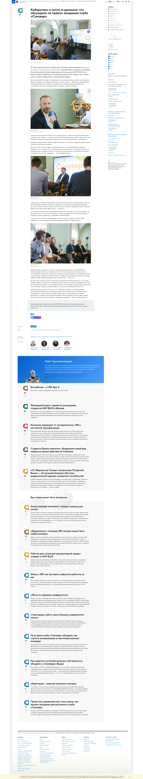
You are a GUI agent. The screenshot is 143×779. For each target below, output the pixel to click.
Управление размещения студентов (116, 117)
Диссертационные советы (67, 745)
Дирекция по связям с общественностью (41, 336)
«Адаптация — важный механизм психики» (54, 683)
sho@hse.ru (110, 121)
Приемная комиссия (112, 99)
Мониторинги (65, 743)
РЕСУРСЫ (86, 737)
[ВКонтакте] (31, 314)
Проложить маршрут (113, 142)
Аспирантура (42, 751)
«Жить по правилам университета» (49, 594)
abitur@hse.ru (111, 106)
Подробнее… (47, 378)
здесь (96, 776)
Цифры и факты (21, 739)
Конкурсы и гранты (66, 751)
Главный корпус (111, 73)
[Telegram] (33, 314)
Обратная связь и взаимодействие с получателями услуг (47, 761)
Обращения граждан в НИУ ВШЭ (25, 751)
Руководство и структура (23, 741)
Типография (86, 745)
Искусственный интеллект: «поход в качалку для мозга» (57, 508)
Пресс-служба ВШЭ (113, 145)
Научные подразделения (67, 739)
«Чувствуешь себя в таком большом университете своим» (57, 616)
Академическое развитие (67, 749)
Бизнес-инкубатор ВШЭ (45, 756)
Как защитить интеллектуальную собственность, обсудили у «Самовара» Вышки (57, 662)
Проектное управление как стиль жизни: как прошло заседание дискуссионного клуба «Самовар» (54, 704)
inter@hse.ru (111, 129)
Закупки (19, 749)
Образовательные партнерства (46, 758)
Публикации (86, 751)
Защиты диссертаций (66, 747)
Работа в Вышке (21, 770)
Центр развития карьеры (45, 755)
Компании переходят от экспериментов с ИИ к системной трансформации (56, 426)
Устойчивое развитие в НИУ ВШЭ (25, 743)
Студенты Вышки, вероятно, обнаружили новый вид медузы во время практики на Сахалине (58, 450)
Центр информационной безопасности (62, 336)
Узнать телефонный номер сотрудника (117, 92)
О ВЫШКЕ (20, 737)
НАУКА (63, 737)
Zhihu (111, 66)
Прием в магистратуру (44, 749)
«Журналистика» (54, 289)
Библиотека (86, 739)
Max (111, 68)
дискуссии (33, 330)
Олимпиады (42, 743)
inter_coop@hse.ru (112, 138)
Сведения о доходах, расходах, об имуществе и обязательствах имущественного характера (25, 758)
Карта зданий (111, 140)
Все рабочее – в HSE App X (45, 387)
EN (119, 1)
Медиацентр (86, 747)
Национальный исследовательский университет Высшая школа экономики (34, 732)
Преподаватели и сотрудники (24, 745)
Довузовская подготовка (45, 741)
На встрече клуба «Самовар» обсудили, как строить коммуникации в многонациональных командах (55, 638)
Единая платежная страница (24, 768)
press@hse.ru (111, 150)
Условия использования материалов (116, 155)
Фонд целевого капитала (23, 753)
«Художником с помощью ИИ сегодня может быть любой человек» (57, 532)
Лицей (41, 739)
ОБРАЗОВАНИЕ (44, 737)
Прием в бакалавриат (44, 745)
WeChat (112, 62)
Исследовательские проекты (68, 741)
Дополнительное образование (46, 753)
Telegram (112, 60)
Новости (53, 732)
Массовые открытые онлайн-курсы (113, 744)
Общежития (111, 115)
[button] (32, 39)
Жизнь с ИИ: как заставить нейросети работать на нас (57, 576)
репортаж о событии (42, 330)
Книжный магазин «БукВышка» (90, 743)
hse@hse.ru (110, 96)
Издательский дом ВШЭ (89, 741)
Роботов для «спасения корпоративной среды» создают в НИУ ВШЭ (56, 555)
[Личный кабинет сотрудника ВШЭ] (126, 1)
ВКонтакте (112, 56)
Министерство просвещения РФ (113, 742)
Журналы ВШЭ (87, 749)
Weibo (111, 64)
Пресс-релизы (111, 152)
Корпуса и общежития (22, 747)
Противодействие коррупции (24, 755)
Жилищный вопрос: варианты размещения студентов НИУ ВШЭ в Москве (53, 407)
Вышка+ (41, 747)
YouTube (112, 58)
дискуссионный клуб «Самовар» (55, 330)
